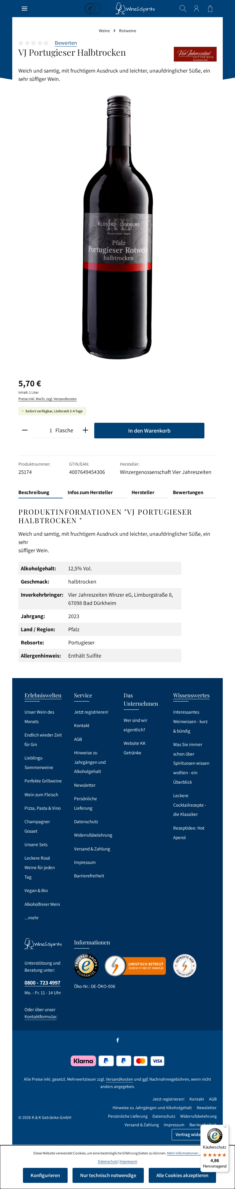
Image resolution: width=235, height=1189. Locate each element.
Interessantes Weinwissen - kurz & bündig (190, 721)
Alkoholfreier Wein (42, 904)
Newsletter (84, 785)
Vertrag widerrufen (194, 1134)
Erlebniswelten (43, 695)
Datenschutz (86, 821)
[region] (117, 227)
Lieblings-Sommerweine (38, 762)
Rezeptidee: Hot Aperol (188, 832)
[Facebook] (117, 1041)
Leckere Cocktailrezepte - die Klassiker (189, 804)
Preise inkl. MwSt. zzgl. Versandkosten (47, 398)
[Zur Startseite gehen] (135, 8)
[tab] (40, 492)
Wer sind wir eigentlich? (135, 725)
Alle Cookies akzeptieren (182, 1175)
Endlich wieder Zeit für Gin (43, 739)
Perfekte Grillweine (43, 781)
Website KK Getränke (135, 748)
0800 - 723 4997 (42, 982)
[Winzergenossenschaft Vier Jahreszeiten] (195, 54)
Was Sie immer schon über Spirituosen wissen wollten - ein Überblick (191, 763)
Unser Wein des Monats (39, 716)
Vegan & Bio (36, 890)
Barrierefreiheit (89, 875)
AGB (78, 739)
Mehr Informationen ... (184, 1153)
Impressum (85, 862)
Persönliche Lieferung (85, 803)
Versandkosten (119, 1079)
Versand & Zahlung (92, 849)
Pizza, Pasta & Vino (42, 808)
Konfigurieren (45, 1175)
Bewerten (66, 42)
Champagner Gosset (37, 826)
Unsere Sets (35, 844)
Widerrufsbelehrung (93, 835)
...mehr (31, 917)
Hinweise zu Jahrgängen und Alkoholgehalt (90, 761)
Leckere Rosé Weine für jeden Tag (39, 867)
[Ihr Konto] (196, 8)
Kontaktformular (40, 1016)
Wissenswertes (191, 695)
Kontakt (81, 725)
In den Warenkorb (149, 430)
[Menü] (24, 8)
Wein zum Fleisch (41, 794)
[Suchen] (183, 8)
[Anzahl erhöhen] (85, 430)
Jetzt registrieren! (91, 712)
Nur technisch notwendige (108, 1175)
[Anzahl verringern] (24, 430)
